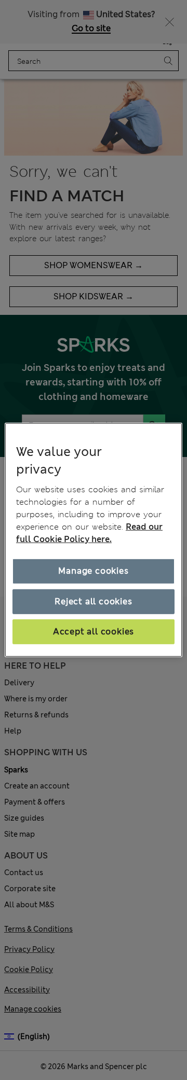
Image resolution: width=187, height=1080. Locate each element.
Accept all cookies (93, 631)
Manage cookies (93, 570)
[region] (93, 540)
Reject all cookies (93, 601)
